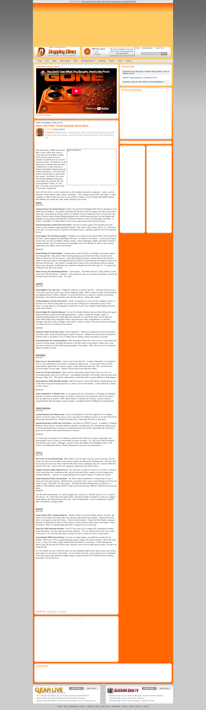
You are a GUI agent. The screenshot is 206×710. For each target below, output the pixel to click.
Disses (83, 132)
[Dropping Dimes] (57, 52)
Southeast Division (75, 135)
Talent (101, 135)
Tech (47, 61)
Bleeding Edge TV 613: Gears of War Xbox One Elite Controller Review (136, 696)
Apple (54, 61)
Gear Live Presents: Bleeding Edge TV (123, 690)
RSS (138, 48)
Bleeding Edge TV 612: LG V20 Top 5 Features (127, 698)
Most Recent (76, 688)
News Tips (160, 48)
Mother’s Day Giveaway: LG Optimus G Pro (140, 78)
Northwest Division (101, 132)
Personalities (116, 706)
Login (96, 52)
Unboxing (102, 61)
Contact (129, 61)
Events (96, 706)
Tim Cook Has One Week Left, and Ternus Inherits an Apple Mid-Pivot (108, 2)
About (120, 61)
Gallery (112, 61)
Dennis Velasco (59, 129)
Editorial (90, 132)
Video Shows (105, 706)
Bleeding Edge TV (88, 61)
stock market (61, 611)
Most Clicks (91, 688)
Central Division (74, 132)
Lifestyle (89, 706)
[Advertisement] (103, 24)
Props (54, 135)
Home (39, 61)
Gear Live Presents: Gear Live (50, 690)
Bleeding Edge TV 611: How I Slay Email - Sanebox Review (132, 701)
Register (97, 54)
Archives (138, 706)
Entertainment (73, 706)
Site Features (62, 135)
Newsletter (148, 48)
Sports (82, 706)
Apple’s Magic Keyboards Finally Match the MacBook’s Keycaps (60, 698)
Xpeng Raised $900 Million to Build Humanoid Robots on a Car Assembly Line (66, 701)
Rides (75, 61)
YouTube (47, 115)
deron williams (51, 611)
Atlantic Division (61, 132)
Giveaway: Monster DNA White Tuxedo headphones (143, 82)
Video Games (65, 61)
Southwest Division (91, 135)
